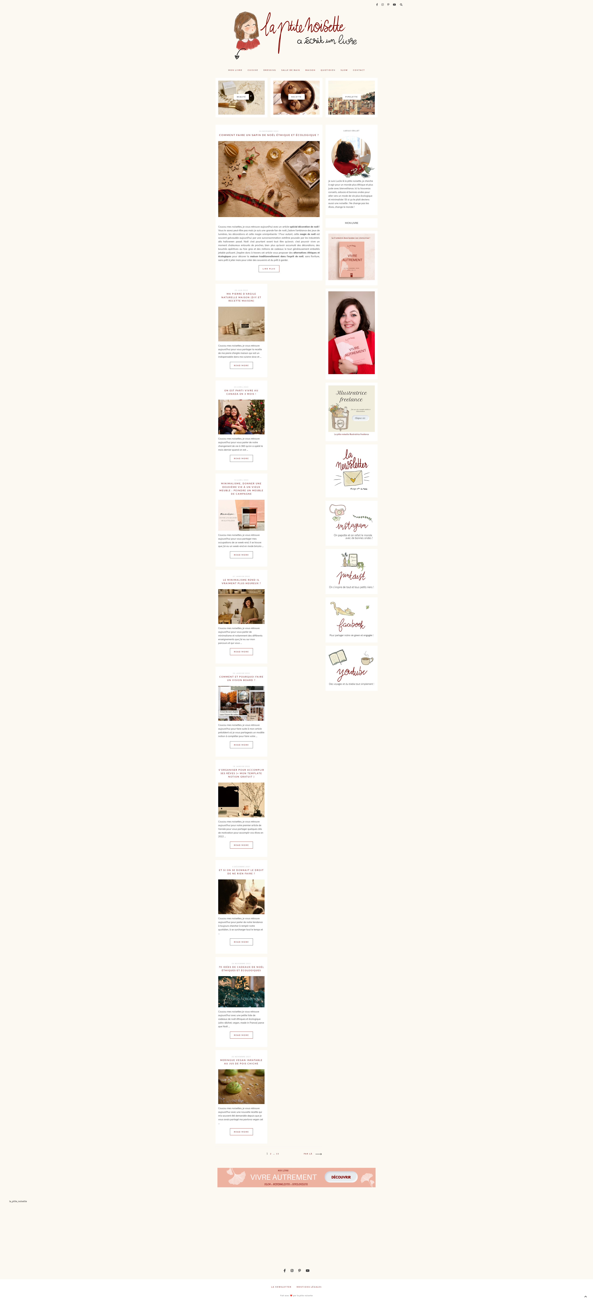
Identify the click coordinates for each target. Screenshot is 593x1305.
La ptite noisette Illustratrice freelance (351, 434)
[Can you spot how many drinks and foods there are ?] (247, 1232)
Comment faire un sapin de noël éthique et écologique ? (269, 134)
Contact (359, 70)
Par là (308, 1154)
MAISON (310, 70)
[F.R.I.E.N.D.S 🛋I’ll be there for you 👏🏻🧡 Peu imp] (444, 1232)
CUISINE (253, 70)
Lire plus (269, 269)
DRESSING (269, 70)
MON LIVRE (235, 70)
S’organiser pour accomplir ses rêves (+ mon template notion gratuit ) (241, 773)
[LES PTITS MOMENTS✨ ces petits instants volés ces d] (49, 1232)
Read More (241, 365)
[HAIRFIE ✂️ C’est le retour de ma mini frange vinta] (148, 1232)
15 (277, 1154)
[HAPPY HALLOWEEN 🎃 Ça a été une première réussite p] (543, 1232)
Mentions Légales (309, 1287)
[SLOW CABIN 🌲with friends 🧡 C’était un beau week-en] (345, 1232)
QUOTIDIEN (328, 70)
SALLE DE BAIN (290, 70)
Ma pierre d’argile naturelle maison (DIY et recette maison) (241, 297)
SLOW (344, 70)
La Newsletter (281, 1287)
